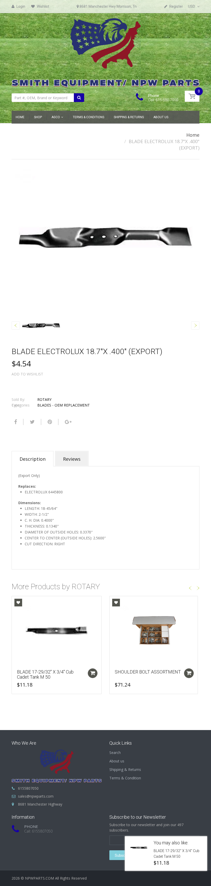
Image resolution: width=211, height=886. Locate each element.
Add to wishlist (27, 374)
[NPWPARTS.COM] (105, 51)
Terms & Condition (125, 778)
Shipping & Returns (125, 769)
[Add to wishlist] (18, 602)
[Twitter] (31, 422)
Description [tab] (33, 459)
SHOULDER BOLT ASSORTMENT (148, 672)
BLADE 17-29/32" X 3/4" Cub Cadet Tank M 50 (45, 674)
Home (192, 135)
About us (116, 761)
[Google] (67, 422)
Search (115, 752)
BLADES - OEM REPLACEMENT (63, 405)
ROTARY (44, 399)
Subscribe (123, 855)
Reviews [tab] (72, 459)
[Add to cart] (93, 673)
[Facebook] (15, 422)
